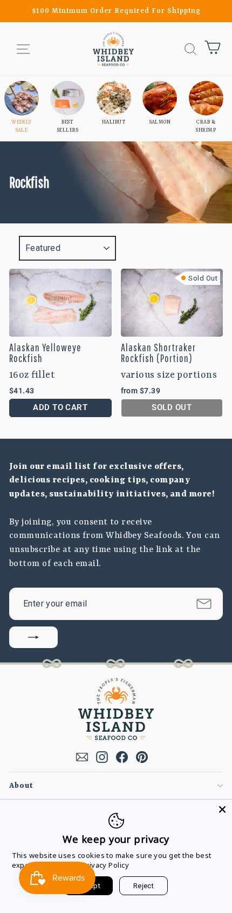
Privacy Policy (105, 865)
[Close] (222, 809)
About (21, 785)
